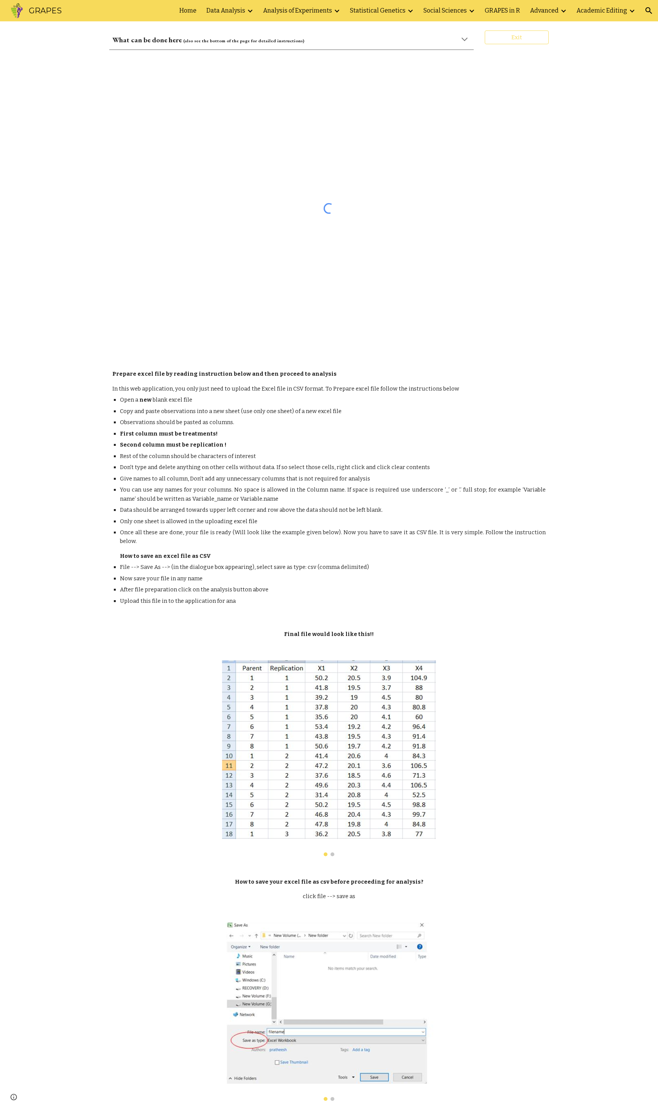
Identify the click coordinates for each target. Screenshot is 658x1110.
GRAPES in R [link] (502, 10)
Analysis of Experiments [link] (297, 10)
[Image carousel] (329, 758)
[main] (291, 40)
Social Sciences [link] (445, 10)
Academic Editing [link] (602, 10)
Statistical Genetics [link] (378, 10)
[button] (649, 11)
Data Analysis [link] (225, 10)
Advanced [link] (544, 10)
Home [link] (187, 10)
